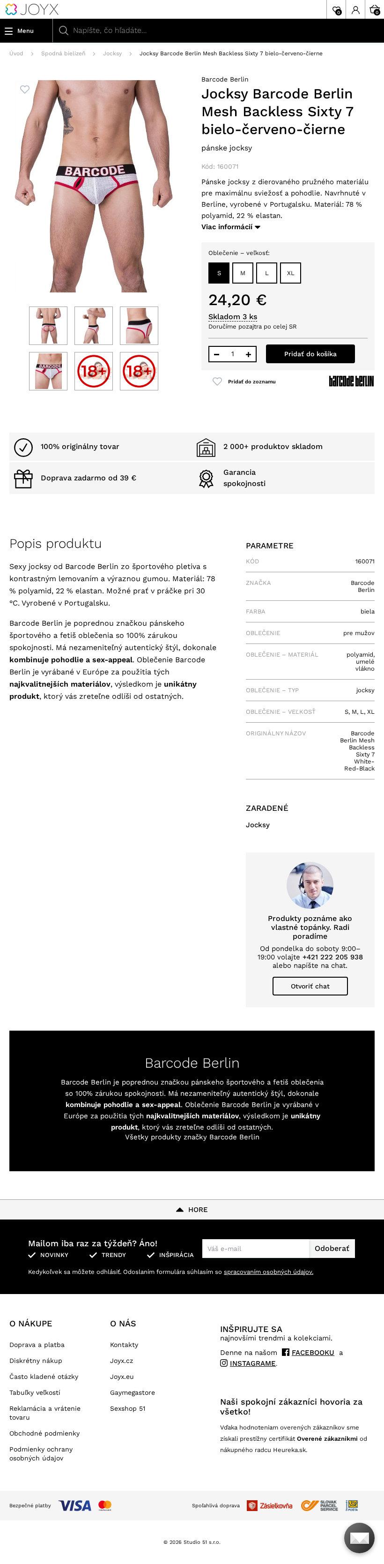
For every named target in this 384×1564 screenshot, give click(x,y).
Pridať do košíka (310, 354)
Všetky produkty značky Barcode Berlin (192, 1137)
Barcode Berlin (225, 79)
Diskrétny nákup (35, 1360)
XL (291, 273)
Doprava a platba (37, 1344)
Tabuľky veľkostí (34, 1392)
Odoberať (332, 1248)
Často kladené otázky (43, 1376)
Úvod (16, 53)
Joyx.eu (122, 1376)
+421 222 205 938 (333, 957)
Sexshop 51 (127, 1408)
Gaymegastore (132, 1392)
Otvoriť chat (310, 986)
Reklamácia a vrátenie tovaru (45, 1413)
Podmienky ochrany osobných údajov (41, 1453)
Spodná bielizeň (63, 53)
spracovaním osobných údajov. (268, 1271)
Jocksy (112, 53)
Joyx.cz (121, 1360)
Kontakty (124, 1344)
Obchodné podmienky (44, 1433)
